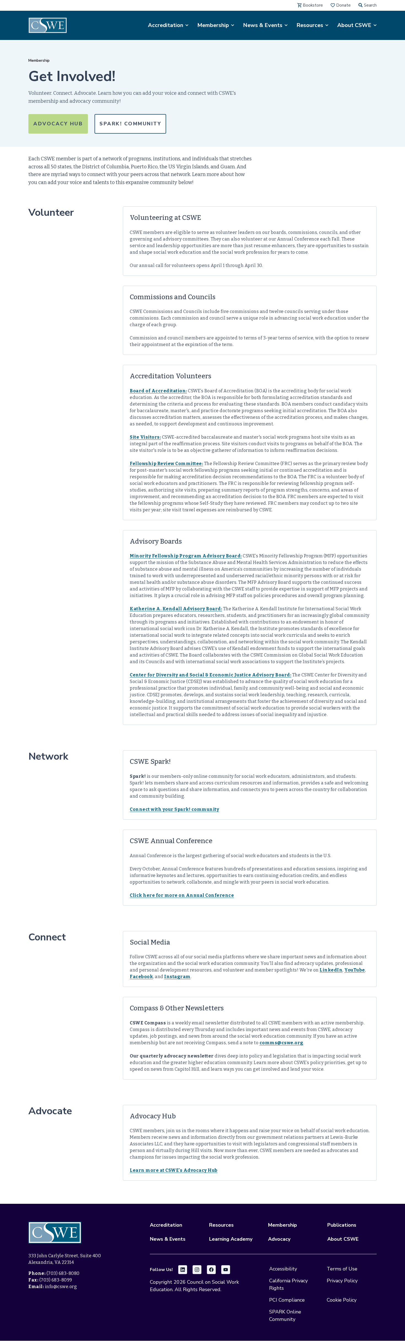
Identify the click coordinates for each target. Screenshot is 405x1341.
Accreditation (166, 1225)
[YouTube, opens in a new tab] (225, 1269)
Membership (39, 60)
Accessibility (283, 1269)
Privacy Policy (342, 1280)
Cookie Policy (342, 1300)
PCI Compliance (287, 1300)
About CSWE (342, 1239)
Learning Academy (230, 1239)
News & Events (167, 1239)
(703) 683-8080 (63, 1273)
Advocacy (279, 1239)
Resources (221, 1225)
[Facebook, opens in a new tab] (211, 1269)
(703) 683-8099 (55, 1280)
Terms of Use (342, 1269)
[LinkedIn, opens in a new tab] (182, 1269)
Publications (341, 1225)
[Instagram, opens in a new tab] (197, 1269)
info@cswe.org (61, 1286)
